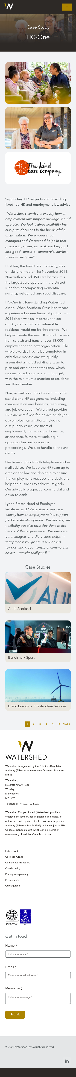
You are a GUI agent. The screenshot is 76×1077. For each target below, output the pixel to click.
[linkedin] (67, 1061)
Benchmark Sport (21, 657)
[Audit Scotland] (38, 588)
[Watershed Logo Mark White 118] (8, 5)
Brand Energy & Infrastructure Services (37, 706)
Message (13, 988)
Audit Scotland (19, 609)
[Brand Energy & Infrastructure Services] (38, 685)
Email (10, 967)
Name (11, 945)
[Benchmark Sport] (38, 636)
